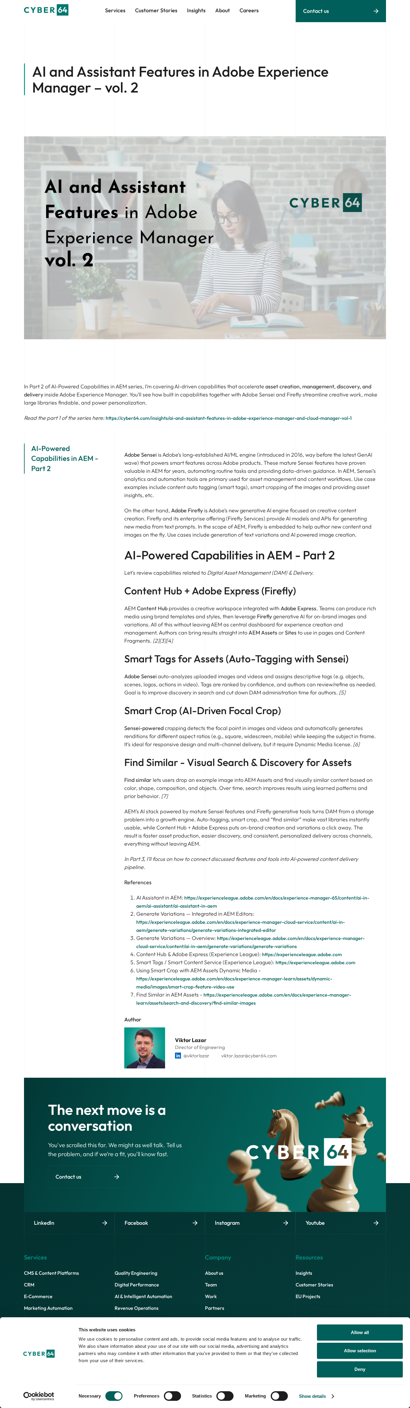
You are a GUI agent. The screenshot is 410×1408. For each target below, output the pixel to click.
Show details (312, 1396)
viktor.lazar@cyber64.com (249, 1056)
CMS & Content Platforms (51, 1273)
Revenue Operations (136, 1308)
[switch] (172, 1396)
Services (115, 10)
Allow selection (360, 1350)
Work (211, 1296)
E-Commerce (38, 1296)
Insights (304, 1273)
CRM (29, 1285)
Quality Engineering (136, 1273)
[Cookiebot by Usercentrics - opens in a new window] (39, 1396)
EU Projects (308, 1296)
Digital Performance (137, 1285)
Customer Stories (314, 1285)
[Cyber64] (46, 14)
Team (211, 1285)
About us (214, 1273)
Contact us (316, 10)
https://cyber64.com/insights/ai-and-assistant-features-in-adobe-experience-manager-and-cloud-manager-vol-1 (229, 418)
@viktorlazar (196, 1056)
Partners (214, 1308)
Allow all (360, 1332)
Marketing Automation (48, 1308)
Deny (359, 1369)
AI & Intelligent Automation (143, 1296)
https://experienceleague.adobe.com (302, 954)
